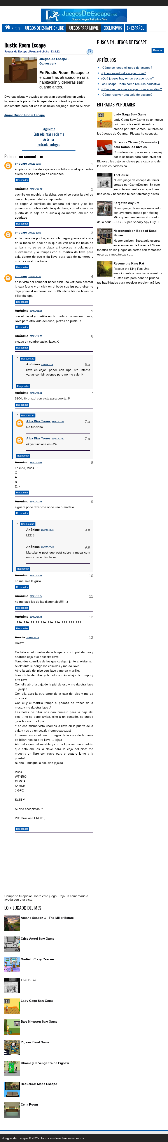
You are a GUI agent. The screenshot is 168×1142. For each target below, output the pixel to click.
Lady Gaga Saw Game (37, 1000)
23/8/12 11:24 (36, 311)
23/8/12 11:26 (36, 336)
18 (89, 51)
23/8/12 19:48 (36, 617)
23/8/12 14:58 (36, 576)
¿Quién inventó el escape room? (123, 73)
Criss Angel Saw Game (37, 938)
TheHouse (28, 980)
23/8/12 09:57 (36, 189)
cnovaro (21, 163)
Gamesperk (47, 63)
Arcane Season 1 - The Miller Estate (47, 917)
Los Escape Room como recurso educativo (130, 84)
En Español (135, 28)
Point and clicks (39, 51)
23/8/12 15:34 (36, 596)
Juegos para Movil (83, 28)
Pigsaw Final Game (35, 1042)
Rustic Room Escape (25, 45)
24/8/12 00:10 (32, 638)
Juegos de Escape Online (44, 28)
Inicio (15, 28)
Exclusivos (112, 28)
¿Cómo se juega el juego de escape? (126, 67)
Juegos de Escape (16, 51)
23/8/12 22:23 (47, 547)
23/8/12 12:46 (36, 502)
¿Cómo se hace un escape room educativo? (131, 89)
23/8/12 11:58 (36, 463)
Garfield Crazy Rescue (37, 959)
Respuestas (27, 358)
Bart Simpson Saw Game (39, 1021)
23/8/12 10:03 (34, 233)
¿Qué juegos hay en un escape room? (127, 78)
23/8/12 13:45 (47, 530)
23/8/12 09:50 (34, 164)
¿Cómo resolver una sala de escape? (126, 94)
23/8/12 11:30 (47, 364)
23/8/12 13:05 (58, 422)
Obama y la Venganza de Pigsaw (45, 1063)
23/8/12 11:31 (36, 393)
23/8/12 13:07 (58, 439)
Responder (22, 180)
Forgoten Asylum (126, 203)
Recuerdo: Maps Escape (39, 1084)
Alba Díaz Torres (38, 421)
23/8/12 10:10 (34, 276)
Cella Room (29, 1104)
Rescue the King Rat (129, 263)
